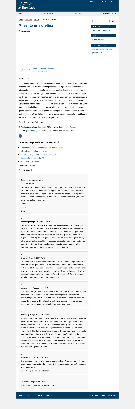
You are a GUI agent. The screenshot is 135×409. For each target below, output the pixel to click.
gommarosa (31, 130)
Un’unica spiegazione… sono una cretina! (38, 154)
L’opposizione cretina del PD (32, 157)
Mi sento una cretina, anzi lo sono (35, 151)
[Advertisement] (53, 49)
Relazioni (28, 20)
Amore (36, 20)
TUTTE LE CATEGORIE (109, 13)
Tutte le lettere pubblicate (101, 30)
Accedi (113, 2)
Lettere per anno (98, 39)
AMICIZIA (77, 13)
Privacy (49, 395)
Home (21, 20)
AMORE (20, 13)
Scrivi (92, 2)
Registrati (103, 2)
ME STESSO (48, 13)
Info (29, 395)
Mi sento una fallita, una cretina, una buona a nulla (42, 147)
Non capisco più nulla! (30, 161)
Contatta (38, 395)
